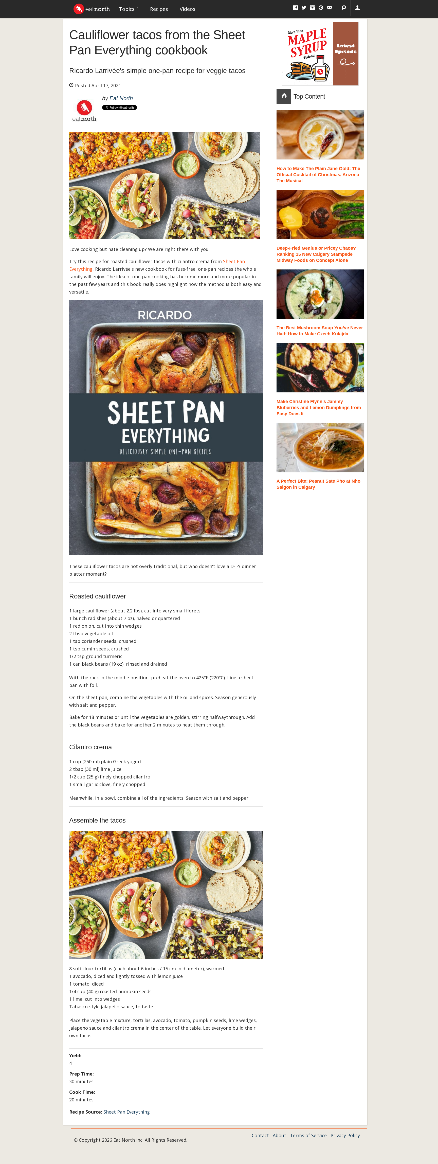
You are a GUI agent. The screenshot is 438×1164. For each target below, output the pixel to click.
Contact (260, 1135)
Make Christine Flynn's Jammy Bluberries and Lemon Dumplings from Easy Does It (319, 407)
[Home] (92, 7)
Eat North (121, 98)
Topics (127, 9)
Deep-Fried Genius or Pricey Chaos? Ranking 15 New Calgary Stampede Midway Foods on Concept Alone (316, 254)
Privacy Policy (345, 1135)
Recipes (159, 9)
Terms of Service (308, 1135)
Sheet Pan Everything (126, 1112)
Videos (187, 9)
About (279, 1135)
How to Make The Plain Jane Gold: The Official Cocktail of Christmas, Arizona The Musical (318, 174)
